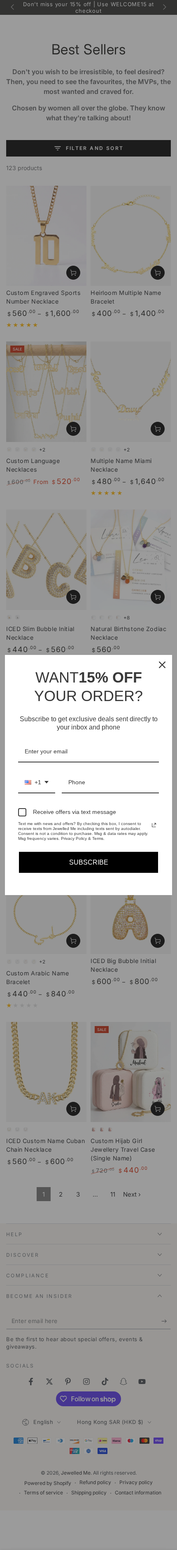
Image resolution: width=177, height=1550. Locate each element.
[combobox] (36, 782)
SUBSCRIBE (88, 862)
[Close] (162, 665)
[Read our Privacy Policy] (154, 825)
